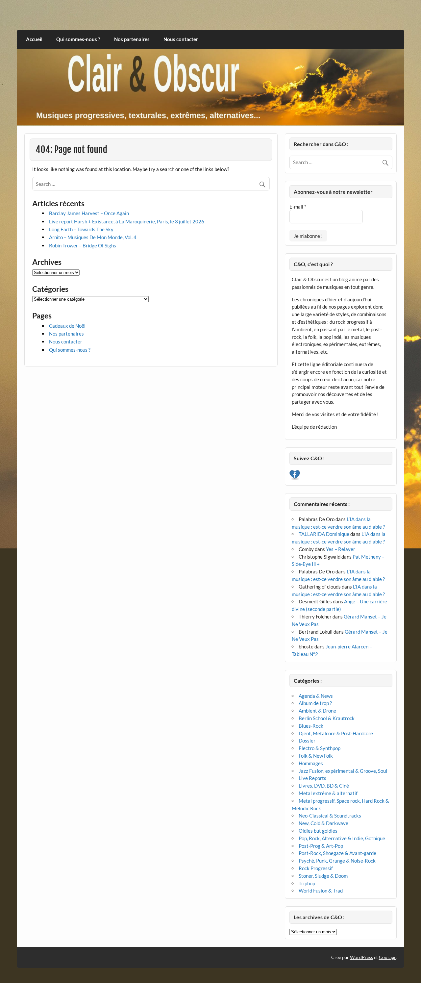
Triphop (307, 883)
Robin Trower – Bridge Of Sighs (82, 245)
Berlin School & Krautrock (327, 718)
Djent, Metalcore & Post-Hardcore (336, 733)
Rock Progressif (316, 868)
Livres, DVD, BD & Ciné (324, 786)
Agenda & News (316, 696)
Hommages (311, 763)
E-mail (297, 207)
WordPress (361, 957)
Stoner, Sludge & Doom (323, 876)
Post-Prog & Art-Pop (321, 846)
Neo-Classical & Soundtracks (330, 816)
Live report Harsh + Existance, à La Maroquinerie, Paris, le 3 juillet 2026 (126, 221)
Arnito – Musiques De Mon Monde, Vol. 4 (92, 237)
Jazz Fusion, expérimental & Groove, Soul (343, 771)
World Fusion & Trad (321, 891)
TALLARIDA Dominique (324, 534)
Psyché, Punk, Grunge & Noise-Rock (337, 861)
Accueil (34, 39)
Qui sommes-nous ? (78, 39)
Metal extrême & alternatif (328, 793)
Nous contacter (180, 39)
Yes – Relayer (340, 549)
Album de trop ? (315, 703)
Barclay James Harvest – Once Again (89, 213)
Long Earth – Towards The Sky (81, 229)
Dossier (307, 741)
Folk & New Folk (316, 756)
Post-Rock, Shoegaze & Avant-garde (337, 853)
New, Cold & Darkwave (323, 823)
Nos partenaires (132, 39)
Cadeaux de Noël (67, 326)
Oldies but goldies (318, 831)
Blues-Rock (311, 726)
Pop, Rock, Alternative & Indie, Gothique (342, 838)
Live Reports (312, 778)
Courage (387, 957)
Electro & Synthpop (319, 748)
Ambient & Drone (317, 711)
